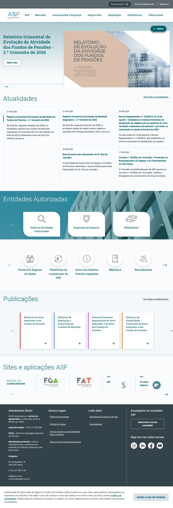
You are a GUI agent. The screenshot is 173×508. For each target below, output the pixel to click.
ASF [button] (27, 15)
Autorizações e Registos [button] (66, 15)
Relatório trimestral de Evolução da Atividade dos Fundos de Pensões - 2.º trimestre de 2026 (28, 44)
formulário (29, 433)
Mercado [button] (40, 15)
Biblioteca (164, 4)
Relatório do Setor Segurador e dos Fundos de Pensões (34, 320)
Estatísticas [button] (135, 15)
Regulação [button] (114, 15)
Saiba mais (12, 62)
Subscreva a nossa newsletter (147, 424)
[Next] (160, 224)
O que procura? (117, 4)
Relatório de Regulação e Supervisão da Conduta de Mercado (69, 322)
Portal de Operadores (144, 4)
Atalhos (160, 29)
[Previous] (12, 224)
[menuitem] (66, 417)
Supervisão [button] (95, 15)
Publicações (155, 15)
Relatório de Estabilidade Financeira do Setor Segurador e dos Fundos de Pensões (137, 324)
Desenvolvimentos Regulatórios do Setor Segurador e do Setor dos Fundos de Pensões (104, 324)
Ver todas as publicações (156, 299)
